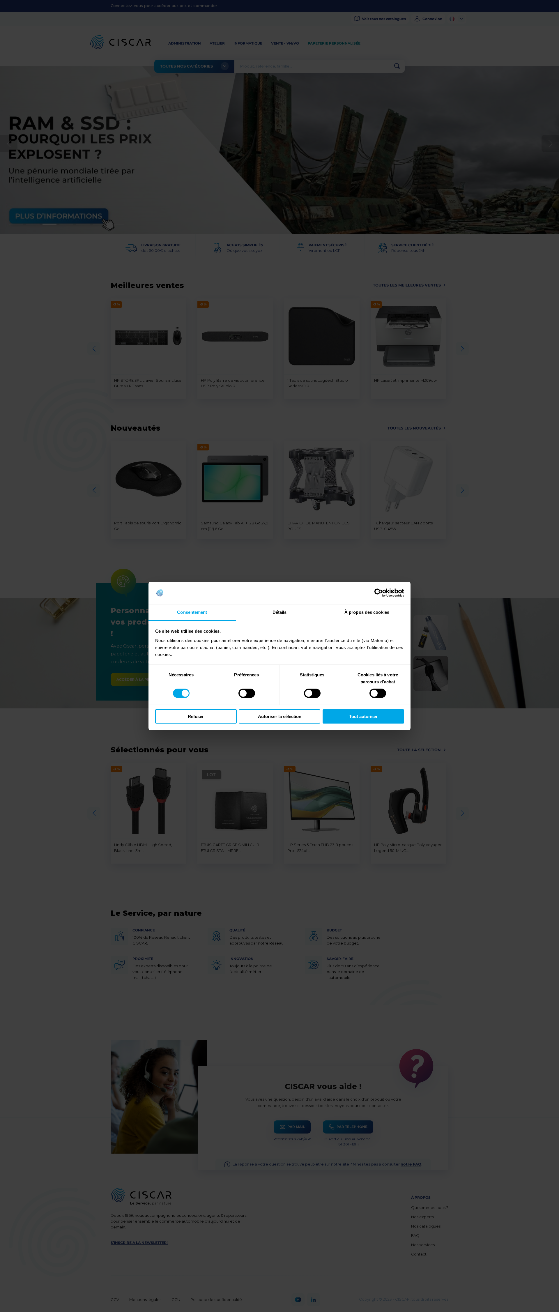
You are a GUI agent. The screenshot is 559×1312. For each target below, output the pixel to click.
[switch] (246, 693)
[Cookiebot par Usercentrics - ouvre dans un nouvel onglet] (378, 592)
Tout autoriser (363, 716)
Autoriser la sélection (279, 716)
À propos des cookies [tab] (366, 612)
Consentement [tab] (192, 612)
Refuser (196, 716)
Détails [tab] (280, 612)
